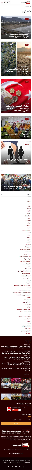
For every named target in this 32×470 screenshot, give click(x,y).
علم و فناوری (27, 252)
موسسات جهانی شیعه (25, 261)
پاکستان (28, 225)
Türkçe (13, 453)
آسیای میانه (27, 304)
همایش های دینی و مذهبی (24, 316)
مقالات (28, 297)
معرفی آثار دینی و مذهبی (24, 312)
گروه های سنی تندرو (25, 331)
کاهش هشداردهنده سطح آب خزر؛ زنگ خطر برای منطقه (17, 35)
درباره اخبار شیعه (25, 449)
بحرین (28, 237)
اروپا (29, 206)
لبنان (29, 235)
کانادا (29, 314)
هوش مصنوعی (26, 278)
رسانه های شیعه (26, 259)
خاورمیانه (28, 283)
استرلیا (28, 213)
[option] (16, 182)
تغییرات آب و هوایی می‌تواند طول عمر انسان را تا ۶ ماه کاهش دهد (16, 71)
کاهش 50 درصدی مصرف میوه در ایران (17, 135)
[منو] (2, 3)
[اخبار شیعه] (24, 2)
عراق (29, 218)
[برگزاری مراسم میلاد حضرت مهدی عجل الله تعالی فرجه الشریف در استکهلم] (16, 380)
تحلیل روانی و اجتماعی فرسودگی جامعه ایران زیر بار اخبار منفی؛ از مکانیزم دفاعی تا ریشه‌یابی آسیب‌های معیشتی (17, 188)
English (17, 453)
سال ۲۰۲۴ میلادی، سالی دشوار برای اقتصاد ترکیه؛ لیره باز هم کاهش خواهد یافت (17, 108)
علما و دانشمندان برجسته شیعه (23, 309)
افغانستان (27, 220)
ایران (29, 223)
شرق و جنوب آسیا (26, 273)
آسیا (29, 204)
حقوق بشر (28, 333)
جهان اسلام (27, 216)
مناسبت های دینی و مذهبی (24, 271)
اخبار (29, 199)
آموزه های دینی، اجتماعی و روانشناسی (22, 285)
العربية (21, 453)
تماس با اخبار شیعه (17, 449)
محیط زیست (27, 300)
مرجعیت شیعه (27, 247)
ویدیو (29, 288)
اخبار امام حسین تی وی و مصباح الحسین (21, 292)
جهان (28, 201)
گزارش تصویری (26, 264)
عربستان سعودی (26, 230)
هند (29, 266)
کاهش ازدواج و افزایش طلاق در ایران (16, 160)
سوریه (28, 228)
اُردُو (10, 453)
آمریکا (28, 211)
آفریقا (28, 208)
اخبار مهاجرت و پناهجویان (24, 290)
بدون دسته (27, 268)
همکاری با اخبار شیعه (7, 449)
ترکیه (29, 280)
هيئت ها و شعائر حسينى (24, 256)
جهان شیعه (27, 328)
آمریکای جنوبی (27, 319)
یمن (29, 232)
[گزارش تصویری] (26, 388)
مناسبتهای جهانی (26, 302)
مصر (29, 240)
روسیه (28, 321)
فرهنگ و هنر (27, 254)
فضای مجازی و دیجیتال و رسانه (23, 295)
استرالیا (28, 324)
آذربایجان (27, 244)
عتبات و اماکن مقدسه (25, 249)
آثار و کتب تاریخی (26, 326)
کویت (28, 242)
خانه (29, 7)
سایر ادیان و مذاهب (25, 276)
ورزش (28, 307)
